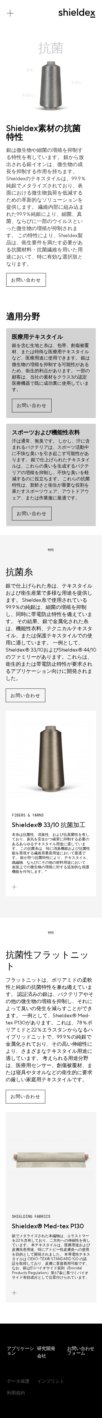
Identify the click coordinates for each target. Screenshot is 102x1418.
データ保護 (18, 1381)
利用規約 (16, 1393)
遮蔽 (29, 70)
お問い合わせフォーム (80, 1351)
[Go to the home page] (76, 13)
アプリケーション (20, 1351)
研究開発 (46, 1348)
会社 (41, 1356)
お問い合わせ (26, 280)
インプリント (50, 1381)
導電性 (76, 83)
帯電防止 (28, 96)
